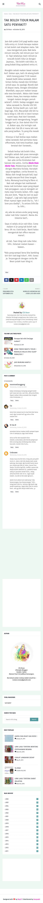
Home (6, 14)
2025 (22, 802)
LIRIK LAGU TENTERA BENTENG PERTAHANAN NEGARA (26, 748)
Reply (12, 400)
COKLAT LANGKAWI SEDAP (24, 757)
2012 (22, 847)
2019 (22, 823)
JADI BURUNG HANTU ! (22, 362)
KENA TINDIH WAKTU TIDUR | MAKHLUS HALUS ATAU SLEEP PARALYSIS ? (25, 351)
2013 (22, 844)
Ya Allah (18, 768)
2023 (22, 809)
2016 (22, 834)
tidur (10, 14)
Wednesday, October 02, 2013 (18, 387)
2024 (22, 806)
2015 (22, 837)
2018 (22, 827)
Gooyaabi (36, 899)
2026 (22, 799)
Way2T (20, 899)
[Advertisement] (21, 554)
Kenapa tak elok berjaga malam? (23, 340)
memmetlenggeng (17, 384)
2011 (22, 851)
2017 (22, 830)
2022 (22, 813)
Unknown (13, 452)
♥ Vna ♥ (13, 425)
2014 (22, 841)
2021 (22, 816)
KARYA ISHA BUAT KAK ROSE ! (26, 736)
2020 (22, 820)
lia (11, 406)
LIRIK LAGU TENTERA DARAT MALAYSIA (25, 779)
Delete (17, 400)
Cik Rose (9, 29)
